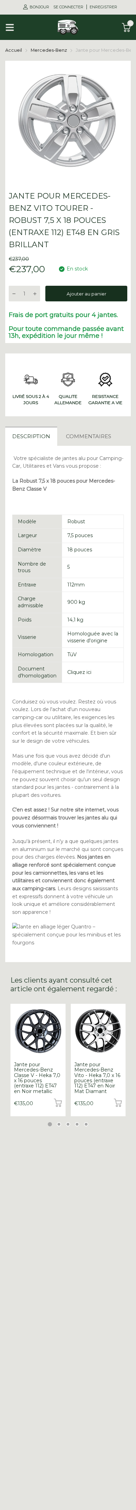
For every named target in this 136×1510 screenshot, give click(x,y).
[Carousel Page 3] (68, 1124)
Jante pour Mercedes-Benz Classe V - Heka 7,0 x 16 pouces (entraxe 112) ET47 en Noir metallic (37, 1077)
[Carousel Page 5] (86, 1124)
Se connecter (68, 7)
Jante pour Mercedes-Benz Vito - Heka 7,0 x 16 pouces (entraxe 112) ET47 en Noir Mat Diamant (97, 1077)
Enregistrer (103, 7)
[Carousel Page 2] (59, 1124)
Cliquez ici (79, 672)
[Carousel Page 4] (77, 1124)
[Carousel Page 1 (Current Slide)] (50, 1124)
